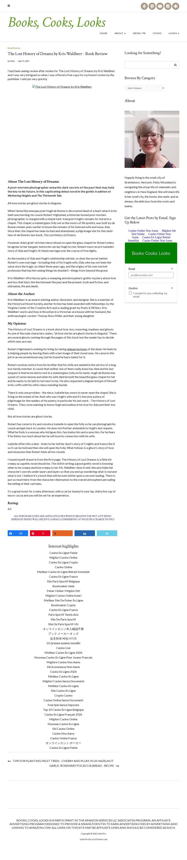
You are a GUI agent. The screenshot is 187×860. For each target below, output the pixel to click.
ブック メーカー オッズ (63, 633)
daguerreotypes (77, 349)
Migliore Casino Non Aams (63, 662)
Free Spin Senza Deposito (63, 705)
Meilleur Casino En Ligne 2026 (63, 652)
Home (103, 33)
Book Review (14, 48)
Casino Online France (63, 738)
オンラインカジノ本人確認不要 (63, 629)
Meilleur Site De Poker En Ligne (63, 600)
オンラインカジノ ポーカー (63, 743)
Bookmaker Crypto (63, 605)
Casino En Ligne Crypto (63, 562)
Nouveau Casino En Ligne (63, 724)
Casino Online (63, 567)
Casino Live (63, 648)
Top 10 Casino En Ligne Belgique (63, 709)
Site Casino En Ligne (63, 690)
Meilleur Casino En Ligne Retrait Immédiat (63, 571)
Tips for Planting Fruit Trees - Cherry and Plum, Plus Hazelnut (63, 761)
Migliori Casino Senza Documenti (63, 681)
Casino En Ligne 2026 (63, 671)
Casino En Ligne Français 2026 (63, 714)
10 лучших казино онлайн (63, 643)
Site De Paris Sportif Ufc (63, 624)
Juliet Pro (101, 833)
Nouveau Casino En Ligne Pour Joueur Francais (63, 657)
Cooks (157, 33)
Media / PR (139, 33)
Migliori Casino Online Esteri (63, 595)
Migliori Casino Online (63, 557)
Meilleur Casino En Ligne (63, 676)
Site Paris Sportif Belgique (63, 581)
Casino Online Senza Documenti (63, 700)
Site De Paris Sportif (63, 619)
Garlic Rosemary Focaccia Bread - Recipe (81, 765)
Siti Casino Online (63, 728)
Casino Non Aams (63, 733)
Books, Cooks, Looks (56, 22)
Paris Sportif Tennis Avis (63, 614)
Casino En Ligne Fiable (63, 552)
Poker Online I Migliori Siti (63, 590)
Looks (173, 33)
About (119, 33)
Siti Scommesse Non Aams (63, 667)
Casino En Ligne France (63, 576)
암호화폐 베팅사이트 (63, 638)
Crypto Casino (63, 695)
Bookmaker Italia (63, 586)
